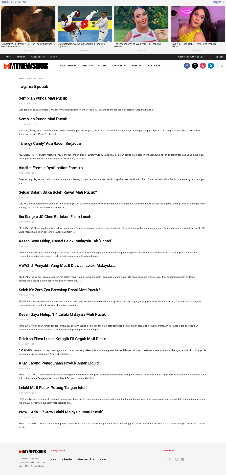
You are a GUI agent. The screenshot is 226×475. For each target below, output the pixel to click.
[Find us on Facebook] (187, 66)
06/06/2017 (25, 271)
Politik (101, 65)
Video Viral (153, 65)
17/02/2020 (25, 149)
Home (21, 79)
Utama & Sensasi (67, 65)
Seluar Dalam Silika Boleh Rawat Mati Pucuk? (58, 192)
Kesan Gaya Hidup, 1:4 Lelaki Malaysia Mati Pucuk (62, 314)
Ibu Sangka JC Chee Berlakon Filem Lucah (55, 216)
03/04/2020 (25, 173)
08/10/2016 (25, 368)
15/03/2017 (25, 344)
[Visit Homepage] (25, 66)
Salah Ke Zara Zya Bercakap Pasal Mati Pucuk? (59, 290)
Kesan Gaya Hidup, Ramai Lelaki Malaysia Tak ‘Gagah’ (65, 241)
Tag (28, 79)
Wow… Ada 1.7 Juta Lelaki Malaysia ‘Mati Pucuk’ (61, 412)
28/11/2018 (25, 197)
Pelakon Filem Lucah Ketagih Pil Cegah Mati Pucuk (63, 338)
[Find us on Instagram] (203, 66)
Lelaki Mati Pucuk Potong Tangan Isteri (53, 387)
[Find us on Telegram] (211, 66)
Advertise (21, 57)
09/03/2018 (25, 222)
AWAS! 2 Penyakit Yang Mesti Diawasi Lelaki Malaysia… (67, 265)
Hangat (136, 65)
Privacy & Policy (38, 57)
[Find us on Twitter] (195, 66)
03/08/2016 (25, 393)
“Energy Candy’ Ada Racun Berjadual (50, 143)
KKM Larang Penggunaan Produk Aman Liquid (59, 363)
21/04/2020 (25, 104)
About (8, 57)
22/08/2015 (25, 417)
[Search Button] (222, 66)
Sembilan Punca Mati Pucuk (43, 98)
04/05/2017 (25, 320)
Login (221, 57)
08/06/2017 (25, 246)
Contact (53, 57)
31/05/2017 (25, 295)
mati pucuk (38, 79)
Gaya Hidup (118, 65)
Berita (86, 65)
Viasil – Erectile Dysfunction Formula (51, 168)
